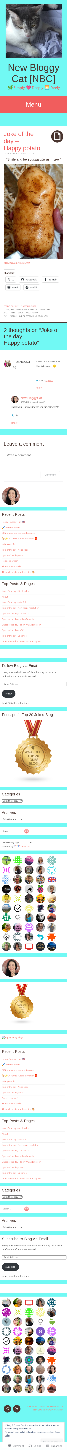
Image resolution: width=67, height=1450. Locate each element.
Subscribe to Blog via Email (25, 1239)
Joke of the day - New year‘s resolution (20, 608)
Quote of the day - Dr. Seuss (15, 613)
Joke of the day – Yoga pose (15, 550)
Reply (39, 387)
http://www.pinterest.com (17, 262)
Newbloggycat (27, 153)
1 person (49, 380)
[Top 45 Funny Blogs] (12, 1037)
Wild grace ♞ (8, 544)
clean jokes (9, 310)
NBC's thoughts (28, 306)
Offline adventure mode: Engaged (18, 533)
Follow (8, 693)
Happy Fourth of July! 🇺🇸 (13, 522)
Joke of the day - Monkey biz (15, 591)
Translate (25, 846)
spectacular (31, 316)
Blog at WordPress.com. (38, 1407)
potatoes (13, 316)
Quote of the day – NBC (13, 555)
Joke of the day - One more (15, 636)
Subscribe (10, 1267)
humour (21, 313)
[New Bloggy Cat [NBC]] (33, 31)
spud (40, 316)
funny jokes (21, 310)
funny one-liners (36, 310)
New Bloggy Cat (31, 398)
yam (46, 316)
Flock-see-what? (9, 561)
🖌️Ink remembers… (12, 527)
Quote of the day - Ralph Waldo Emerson (21, 625)
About (5, 597)
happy (12, 313)
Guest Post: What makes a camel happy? (21, 641)
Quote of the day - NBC (12, 630)
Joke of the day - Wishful (14, 602)
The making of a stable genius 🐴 (18, 572)
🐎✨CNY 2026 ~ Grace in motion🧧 (19, 538)
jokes (28, 313)
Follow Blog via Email (20, 666)
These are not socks (11, 566)
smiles (22, 316)
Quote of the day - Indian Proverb (18, 619)
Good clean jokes (11, 306)
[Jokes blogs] (22, 1024)
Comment (50, 474)
